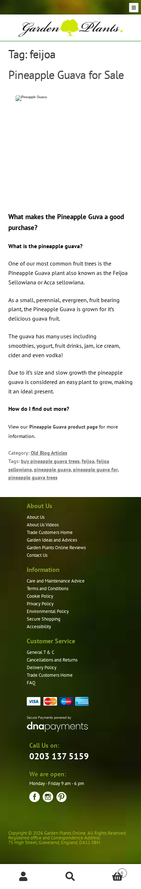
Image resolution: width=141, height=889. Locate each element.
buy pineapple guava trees (50, 461)
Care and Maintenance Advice (56, 581)
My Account (23, 876)
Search (70, 876)
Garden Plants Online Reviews (56, 547)
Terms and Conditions (47, 588)
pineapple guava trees (32, 477)
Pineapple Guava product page (63, 426)
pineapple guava (52, 469)
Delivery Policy (41, 667)
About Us (35, 517)
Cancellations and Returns (52, 660)
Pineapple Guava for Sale (66, 74)
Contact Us (37, 555)
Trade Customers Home (50, 532)
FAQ (31, 683)
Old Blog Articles (49, 453)
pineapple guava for (95, 469)
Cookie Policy (40, 596)
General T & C (40, 652)
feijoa (88, 461)
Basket (108, 870)
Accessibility (39, 626)
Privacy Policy (40, 604)
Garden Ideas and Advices (52, 540)
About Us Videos (43, 525)
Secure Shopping (43, 619)
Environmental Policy (48, 611)
